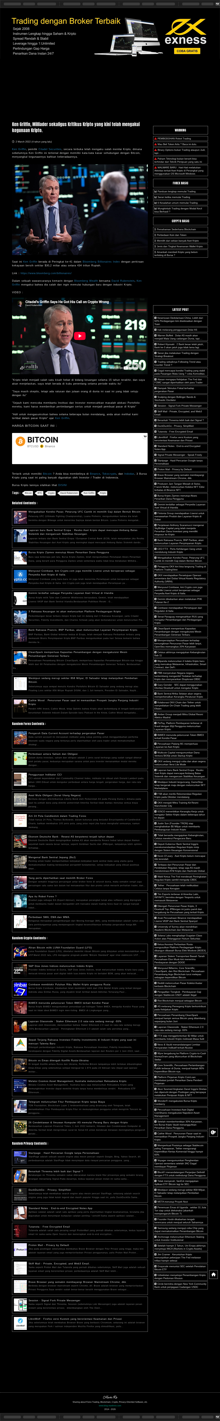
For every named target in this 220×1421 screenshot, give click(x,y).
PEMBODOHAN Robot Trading (174, 138)
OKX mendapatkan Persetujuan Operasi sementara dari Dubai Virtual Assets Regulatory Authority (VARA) (180, 578)
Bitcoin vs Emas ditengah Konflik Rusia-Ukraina (59, 1060)
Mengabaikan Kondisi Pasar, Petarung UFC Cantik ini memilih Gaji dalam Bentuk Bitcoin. (85, 511)
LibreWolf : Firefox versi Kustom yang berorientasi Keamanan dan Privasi (75, 1318)
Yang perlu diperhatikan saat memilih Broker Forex (61, 878)
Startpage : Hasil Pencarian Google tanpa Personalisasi (64, 1153)
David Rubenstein (123, 280)
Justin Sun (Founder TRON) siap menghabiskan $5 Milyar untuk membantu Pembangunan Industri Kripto (177, 826)
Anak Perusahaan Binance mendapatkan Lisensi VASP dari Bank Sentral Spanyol (178, 919)
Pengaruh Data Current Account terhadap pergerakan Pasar (66, 733)
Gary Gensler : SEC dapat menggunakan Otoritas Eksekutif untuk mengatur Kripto (178, 686)
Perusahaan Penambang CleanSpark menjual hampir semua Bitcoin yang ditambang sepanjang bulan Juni (179, 1018)
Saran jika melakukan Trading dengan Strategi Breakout (176, 354)
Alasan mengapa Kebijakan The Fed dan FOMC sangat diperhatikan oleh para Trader (178, 381)
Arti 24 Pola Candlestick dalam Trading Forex (57, 816)
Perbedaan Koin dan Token (171, 235)
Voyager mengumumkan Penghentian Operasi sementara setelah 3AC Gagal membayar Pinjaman (176, 1163)
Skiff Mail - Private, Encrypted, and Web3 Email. (59, 1263)
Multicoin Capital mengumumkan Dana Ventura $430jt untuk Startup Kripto (177, 754)
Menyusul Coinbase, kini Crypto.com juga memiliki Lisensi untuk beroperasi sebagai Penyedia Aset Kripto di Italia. (178, 590)
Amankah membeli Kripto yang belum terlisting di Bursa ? (176, 254)
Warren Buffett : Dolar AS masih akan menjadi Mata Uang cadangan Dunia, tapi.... (178, 337)
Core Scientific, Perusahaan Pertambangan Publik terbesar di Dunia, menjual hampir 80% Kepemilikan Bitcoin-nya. (179, 1068)
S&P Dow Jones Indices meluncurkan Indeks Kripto (61, 966)
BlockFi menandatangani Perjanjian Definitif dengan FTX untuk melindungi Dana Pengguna (180, 1174)
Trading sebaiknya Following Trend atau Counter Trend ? (177, 363)
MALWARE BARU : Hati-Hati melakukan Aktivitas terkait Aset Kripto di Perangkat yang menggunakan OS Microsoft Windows (179, 170)
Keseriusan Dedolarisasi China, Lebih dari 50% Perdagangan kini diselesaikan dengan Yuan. (178, 320)
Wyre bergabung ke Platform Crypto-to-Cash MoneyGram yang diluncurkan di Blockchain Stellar (180, 1056)
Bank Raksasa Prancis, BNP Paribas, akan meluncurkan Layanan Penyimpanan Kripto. (83, 629)
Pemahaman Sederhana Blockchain (176, 229)
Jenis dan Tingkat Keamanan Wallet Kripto (180, 246)
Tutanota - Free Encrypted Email (49, 1226)
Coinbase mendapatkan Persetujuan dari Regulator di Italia (178, 609)
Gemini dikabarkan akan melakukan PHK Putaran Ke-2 (178, 601)
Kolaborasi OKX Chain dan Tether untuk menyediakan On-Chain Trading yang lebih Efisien (177, 705)
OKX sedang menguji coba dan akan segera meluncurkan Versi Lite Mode (180, 763)
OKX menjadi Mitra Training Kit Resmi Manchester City (176, 804)
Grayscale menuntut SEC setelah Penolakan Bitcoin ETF (180, 1268)
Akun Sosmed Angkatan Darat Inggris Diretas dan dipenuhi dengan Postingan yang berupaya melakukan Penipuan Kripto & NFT (180, 1092)
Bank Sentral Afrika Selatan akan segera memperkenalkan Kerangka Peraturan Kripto (178, 695)
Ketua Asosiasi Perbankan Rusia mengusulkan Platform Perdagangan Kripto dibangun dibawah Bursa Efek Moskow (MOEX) (180, 947)
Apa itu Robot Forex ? (43, 896)
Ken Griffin (30, 261)
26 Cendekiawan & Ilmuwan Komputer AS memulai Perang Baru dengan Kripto (78, 1122)
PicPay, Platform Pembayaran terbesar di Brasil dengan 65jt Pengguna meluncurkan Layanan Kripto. (178, 726)
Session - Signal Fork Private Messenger (54, 1300)
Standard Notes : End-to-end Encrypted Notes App (60, 1208)
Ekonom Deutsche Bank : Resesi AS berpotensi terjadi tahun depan (71, 836)
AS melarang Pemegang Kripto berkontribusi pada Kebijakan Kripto (180, 1008)
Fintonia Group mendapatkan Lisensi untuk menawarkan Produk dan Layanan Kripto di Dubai (179, 516)
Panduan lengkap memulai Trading (177, 191)
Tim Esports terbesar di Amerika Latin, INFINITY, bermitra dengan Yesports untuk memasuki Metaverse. (177, 897)
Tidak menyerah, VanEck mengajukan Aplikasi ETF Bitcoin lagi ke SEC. (176, 1182)
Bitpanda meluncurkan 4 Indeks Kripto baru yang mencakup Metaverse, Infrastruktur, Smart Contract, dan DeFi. (180, 664)
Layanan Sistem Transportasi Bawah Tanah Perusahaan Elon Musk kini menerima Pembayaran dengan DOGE (179, 959)
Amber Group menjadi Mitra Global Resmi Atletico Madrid (178, 716)
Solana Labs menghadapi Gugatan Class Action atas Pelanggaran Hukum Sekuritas (178, 937)
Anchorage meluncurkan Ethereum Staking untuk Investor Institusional (179, 1238)
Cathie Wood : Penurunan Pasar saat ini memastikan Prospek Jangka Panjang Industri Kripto (179, 1136)
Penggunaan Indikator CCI (45, 774)
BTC (40, 493)
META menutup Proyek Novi (172, 1201)
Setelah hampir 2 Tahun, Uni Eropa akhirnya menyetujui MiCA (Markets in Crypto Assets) (180, 1247)
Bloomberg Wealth (86, 280)
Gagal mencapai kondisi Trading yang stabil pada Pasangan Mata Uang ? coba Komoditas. (179, 372)
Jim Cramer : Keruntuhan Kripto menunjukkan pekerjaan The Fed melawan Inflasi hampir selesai (177, 1257)
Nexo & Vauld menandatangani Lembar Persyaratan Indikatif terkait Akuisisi (177, 1046)
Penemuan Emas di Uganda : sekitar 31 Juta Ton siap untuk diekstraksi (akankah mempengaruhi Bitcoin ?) (180, 1210)
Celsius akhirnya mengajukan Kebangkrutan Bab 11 (179, 654)
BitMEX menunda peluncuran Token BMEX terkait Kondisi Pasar (69, 1002)
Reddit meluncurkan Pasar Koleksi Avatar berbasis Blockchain (178, 985)
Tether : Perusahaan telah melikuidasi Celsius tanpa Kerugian (176, 887)
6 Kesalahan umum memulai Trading (178, 202)
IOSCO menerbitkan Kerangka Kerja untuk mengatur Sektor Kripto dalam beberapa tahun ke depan (179, 814)
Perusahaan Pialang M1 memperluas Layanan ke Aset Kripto (176, 745)
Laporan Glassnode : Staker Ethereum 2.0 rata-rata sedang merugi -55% (75, 1021)
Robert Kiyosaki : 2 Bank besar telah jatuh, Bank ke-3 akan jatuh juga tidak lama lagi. (179, 346)
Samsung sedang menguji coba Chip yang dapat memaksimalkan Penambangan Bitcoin (179, 1230)
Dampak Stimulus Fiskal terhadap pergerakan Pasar (174, 390)
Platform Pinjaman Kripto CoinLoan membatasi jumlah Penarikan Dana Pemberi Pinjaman (178, 1080)
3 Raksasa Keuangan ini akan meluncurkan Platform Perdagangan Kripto (75, 611)
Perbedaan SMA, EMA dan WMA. (49, 917)
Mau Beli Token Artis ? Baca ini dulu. (177, 144)
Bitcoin (28, 493)
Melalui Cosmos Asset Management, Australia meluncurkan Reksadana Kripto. (78, 1081)
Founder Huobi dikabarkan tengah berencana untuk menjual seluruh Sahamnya (178, 1221)
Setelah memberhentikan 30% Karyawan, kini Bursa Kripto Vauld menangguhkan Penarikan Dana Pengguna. (178, 1124)
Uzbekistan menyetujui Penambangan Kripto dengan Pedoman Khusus (180, 1277)
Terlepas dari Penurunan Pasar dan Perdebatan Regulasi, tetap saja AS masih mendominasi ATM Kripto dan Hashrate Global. (179, 867)
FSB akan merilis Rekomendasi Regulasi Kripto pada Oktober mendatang (178, 795)
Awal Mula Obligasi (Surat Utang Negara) (55, 795)
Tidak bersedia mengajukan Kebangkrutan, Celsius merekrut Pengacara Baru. (179, 837)
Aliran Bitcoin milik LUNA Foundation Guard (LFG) (60, 947)
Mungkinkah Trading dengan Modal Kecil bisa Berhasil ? (178, 210)
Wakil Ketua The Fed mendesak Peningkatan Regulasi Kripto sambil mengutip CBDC (180, 878)
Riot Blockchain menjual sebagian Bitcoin (179, 1000)
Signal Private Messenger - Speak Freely (179, 454)
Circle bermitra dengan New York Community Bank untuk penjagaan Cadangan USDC (180, 1285)
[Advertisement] (110, 88)
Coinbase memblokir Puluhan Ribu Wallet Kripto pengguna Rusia (70, 984)
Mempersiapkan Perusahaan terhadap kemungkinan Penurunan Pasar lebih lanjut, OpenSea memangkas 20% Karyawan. (178, 643)
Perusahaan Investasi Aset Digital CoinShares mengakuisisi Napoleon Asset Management (177, 1112)
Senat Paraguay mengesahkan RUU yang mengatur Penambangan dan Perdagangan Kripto (178, 619)
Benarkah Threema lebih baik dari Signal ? (56, 1171)
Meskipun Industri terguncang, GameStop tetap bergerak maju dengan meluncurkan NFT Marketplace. (180, 785)
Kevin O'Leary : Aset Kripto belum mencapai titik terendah (179, 857)
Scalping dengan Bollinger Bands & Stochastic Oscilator (175, 398)
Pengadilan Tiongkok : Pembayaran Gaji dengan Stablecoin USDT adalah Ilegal (177, 993)
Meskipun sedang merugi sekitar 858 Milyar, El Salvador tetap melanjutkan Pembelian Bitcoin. (179, 1192)
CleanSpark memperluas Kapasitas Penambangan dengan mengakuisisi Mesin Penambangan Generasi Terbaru (177, 631)
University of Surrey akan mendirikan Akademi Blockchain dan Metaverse (175, 928)
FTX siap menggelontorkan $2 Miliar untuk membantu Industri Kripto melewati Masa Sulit (179, 1037)
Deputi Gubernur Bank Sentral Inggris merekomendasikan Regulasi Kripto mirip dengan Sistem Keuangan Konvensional (176, 847)
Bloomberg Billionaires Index (101, 261)
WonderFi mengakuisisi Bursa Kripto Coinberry (175, 1102)
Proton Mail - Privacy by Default (49, 1245)
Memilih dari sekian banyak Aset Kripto (178, 240)
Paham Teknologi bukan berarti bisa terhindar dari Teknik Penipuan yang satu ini (178, 160)
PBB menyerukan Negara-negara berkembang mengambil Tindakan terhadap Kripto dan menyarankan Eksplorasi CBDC (178, 676)
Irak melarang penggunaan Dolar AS (177, 329)
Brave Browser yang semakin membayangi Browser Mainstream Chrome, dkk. (78, 1282)
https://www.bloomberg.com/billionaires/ (46, 273)
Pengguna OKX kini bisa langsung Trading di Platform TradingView (180, 568)
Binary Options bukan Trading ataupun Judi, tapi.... (179, 151)
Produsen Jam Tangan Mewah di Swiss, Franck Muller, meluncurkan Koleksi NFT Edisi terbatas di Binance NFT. (179, 486)
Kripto (103, 493)
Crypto (51, 493)
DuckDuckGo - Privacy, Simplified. (50, 1189)
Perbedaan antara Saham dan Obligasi (53, 754)
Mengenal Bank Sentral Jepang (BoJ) (52, 857)
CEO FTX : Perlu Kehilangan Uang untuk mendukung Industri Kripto (178, 550)
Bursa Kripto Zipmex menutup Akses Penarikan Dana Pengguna (69, 552)
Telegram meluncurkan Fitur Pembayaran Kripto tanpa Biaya (67, 1101)
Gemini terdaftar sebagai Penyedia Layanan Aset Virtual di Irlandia (71, 593)
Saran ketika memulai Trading (174, 197)
